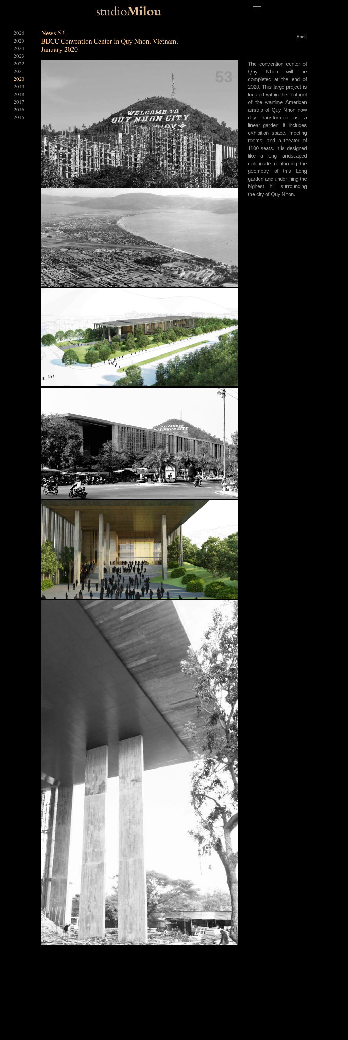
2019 (19, 86)
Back (302, 36)
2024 (19, 48)
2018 (19, 93)
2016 (19, 109)
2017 (19, 101)
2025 (19, 40)
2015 (19, 117)
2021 (19, 71)
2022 (19, 63)
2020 (19, 78)
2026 (19, 32)
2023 (19, 55)
